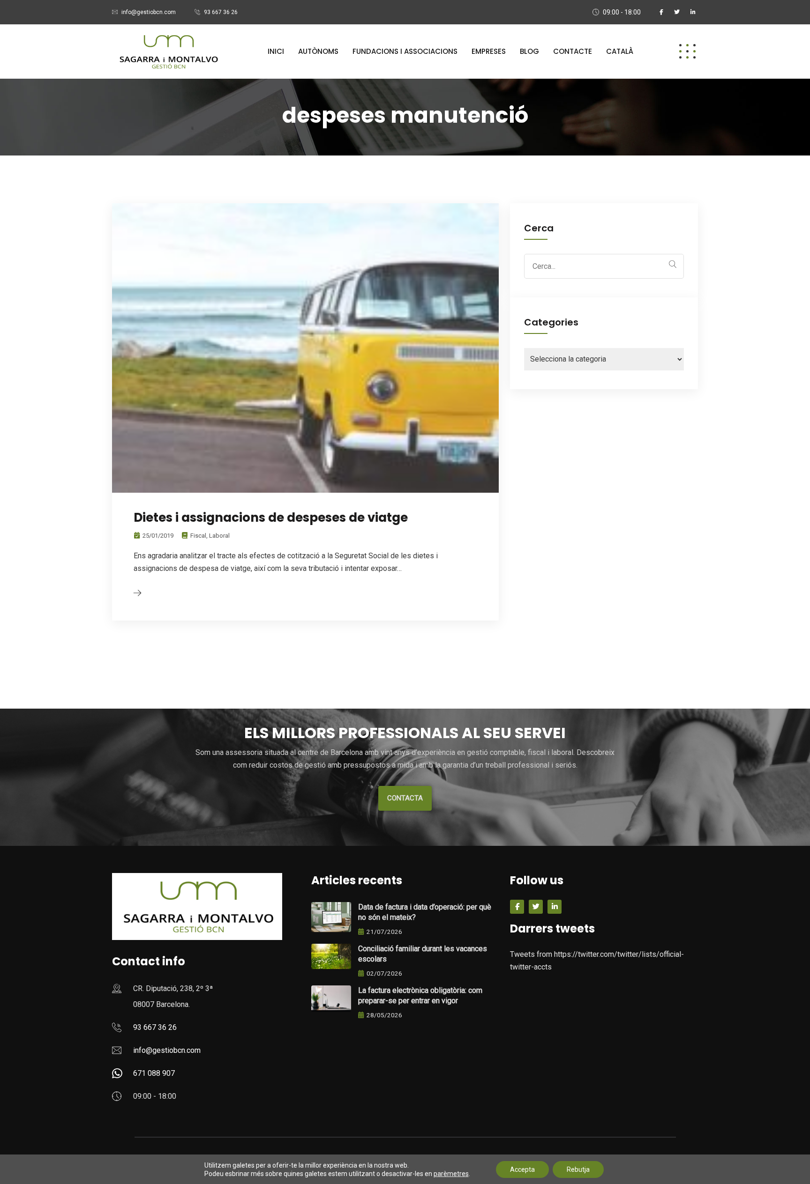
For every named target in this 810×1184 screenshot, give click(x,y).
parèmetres (451, 1173)
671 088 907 (154, 1073)
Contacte (572, 51)
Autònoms (318, 51)
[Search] (672, 264)
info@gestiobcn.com (148, 12)
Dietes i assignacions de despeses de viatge (271, 517)
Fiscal (198, 535)
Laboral (219, 535)
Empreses (489, 51)
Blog (529, 51)
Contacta (405, 798)
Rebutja (578, 1169)
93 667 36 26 (221, 12)
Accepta (522, 1169)
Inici (276, 51)
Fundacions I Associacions (405, 51)
